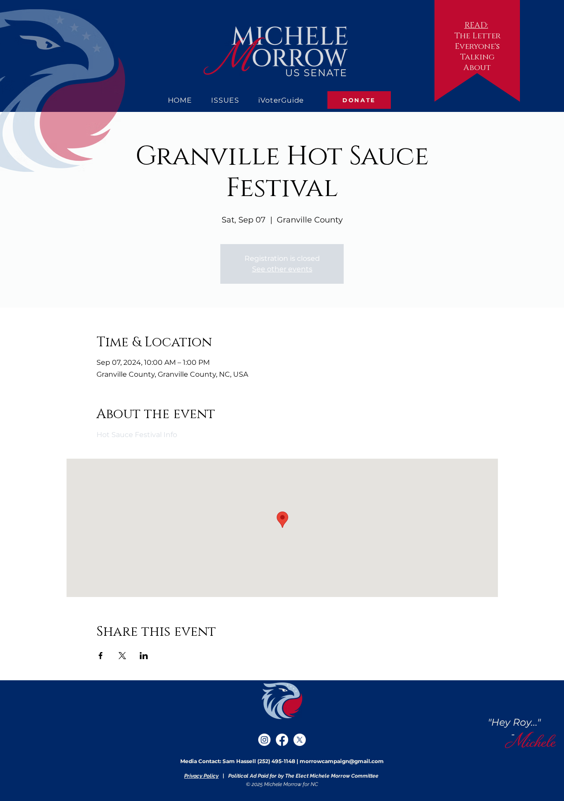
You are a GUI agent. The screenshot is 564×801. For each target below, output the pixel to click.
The (462, 36)
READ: (476, 25)
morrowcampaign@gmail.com (342, 761)
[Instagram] (264, 740)
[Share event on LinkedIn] (144, 655)
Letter (486, 36)
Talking (477, 57)
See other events (282, 269)
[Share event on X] (122, 655)
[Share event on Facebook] (100, 655)
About (477, 68)
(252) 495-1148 (276, 761)
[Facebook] (282, 740)
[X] (299, 740)
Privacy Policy (201, 776)
